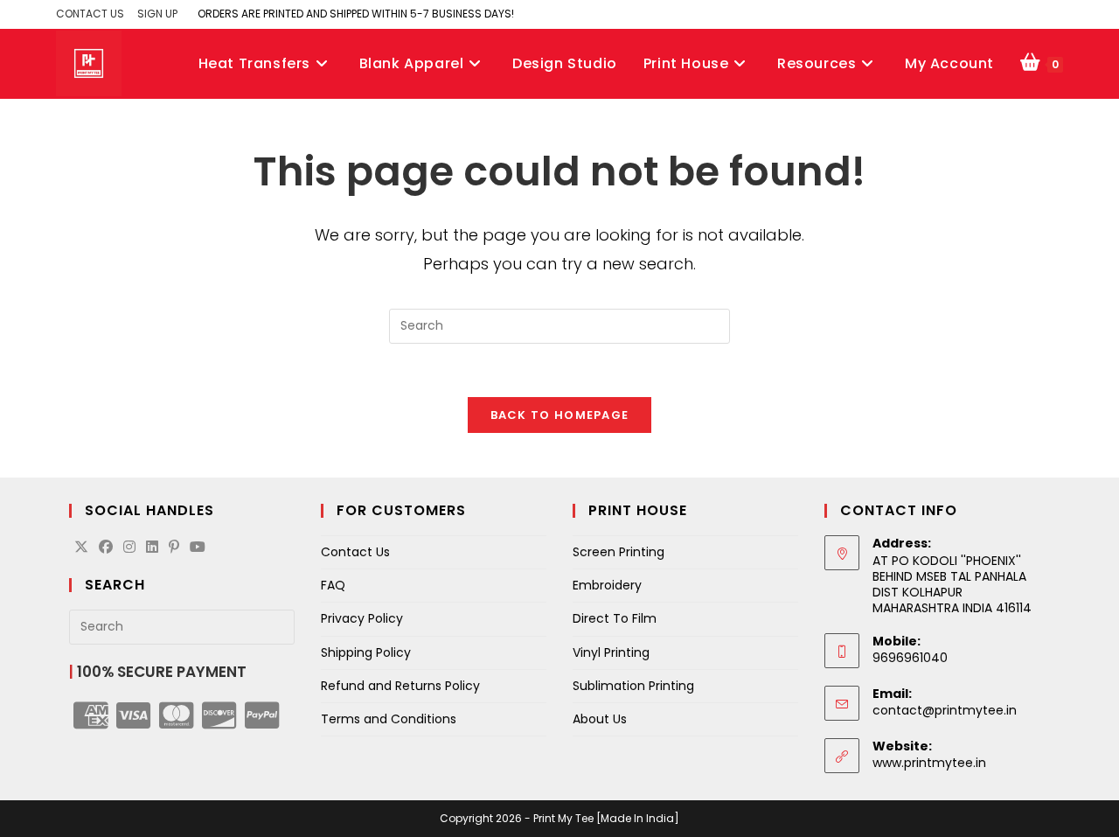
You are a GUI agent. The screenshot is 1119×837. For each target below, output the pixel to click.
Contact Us (355, 552)
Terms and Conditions (388, 719)
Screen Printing (618, 552)
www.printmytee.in (929, 762)
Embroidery (607, 585)
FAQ (333, 585)
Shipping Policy (366, 652)
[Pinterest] (174, 548)
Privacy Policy (362, 618)
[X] (81, 548)
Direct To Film (615, 618)
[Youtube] (197, 548)
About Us (600, 719)
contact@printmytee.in (944, 710)
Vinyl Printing (611, 652)
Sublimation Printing (633, 685)
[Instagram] (129, 548)
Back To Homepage (559, 415)
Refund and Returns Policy (400, 685)
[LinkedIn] (152, 548)
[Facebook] (106, 548)
